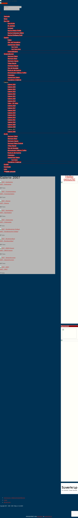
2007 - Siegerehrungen (7, 260)
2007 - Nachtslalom (6, 212)
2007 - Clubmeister (6, 222)
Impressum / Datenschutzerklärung (14, 498)
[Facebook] (4, 3)
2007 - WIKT (4, 269)
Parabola (40, 516)
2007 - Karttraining (5, 184)
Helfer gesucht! (69, 178)
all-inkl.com (7, 502)
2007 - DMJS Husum (6, 250)
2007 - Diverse (4, 203)
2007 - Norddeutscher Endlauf (9, 231)
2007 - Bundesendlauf (6, 241)
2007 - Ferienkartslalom (7, 194)
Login (5, 500)
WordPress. (48, 516)
